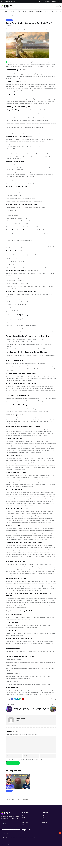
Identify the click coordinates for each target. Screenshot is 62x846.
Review (31, 11)
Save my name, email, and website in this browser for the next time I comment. (25, 759)
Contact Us (7, 1)
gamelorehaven (10, 799)
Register (59, 1)
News (24, 11)
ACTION (12, 11)
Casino (18, 11)
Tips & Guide (39, 11)
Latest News (13, 1)
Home (6, 11)
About (46, 11)
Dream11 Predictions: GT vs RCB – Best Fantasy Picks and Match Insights (17, 795)
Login (54, 1)
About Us (2, 1)
